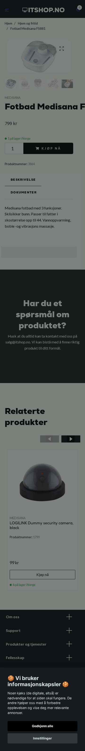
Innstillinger (42, 738)
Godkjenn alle (42, 726)
